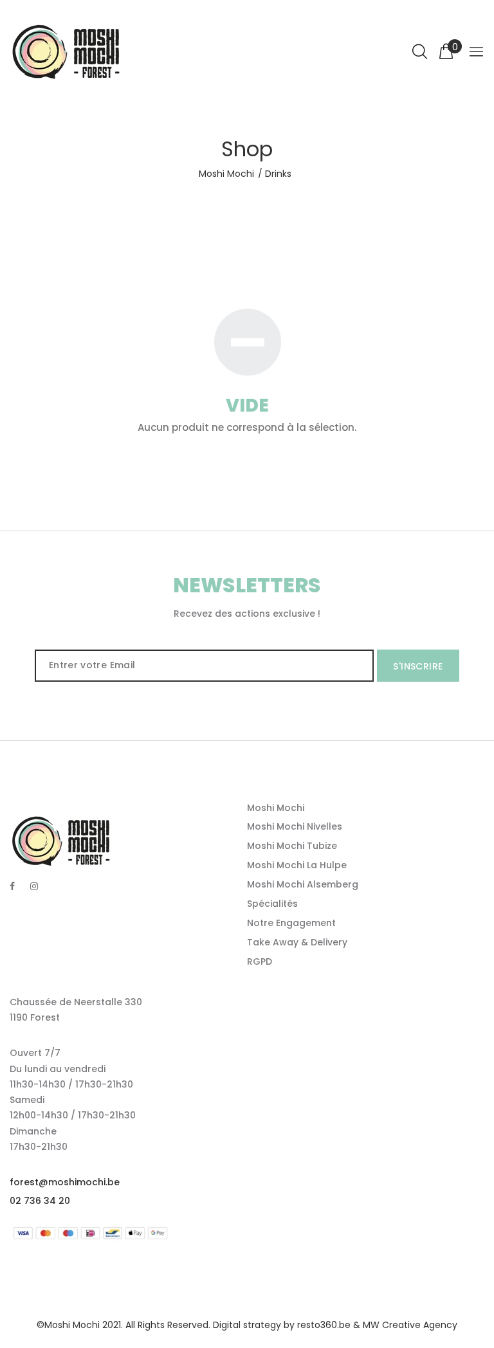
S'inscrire (418, 666)
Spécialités (272, 903)
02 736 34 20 (40, 1200)
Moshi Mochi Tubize (292, 845)
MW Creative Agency (410, 1324)
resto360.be (324, 1324)
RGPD (259, 961)
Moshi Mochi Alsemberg (302, 884)
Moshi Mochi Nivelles (294, 826)
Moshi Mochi (226, 173)
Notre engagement (291, 922)
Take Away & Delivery (297, 942)
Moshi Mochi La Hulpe (297, 865)
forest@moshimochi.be (65, 1182)
